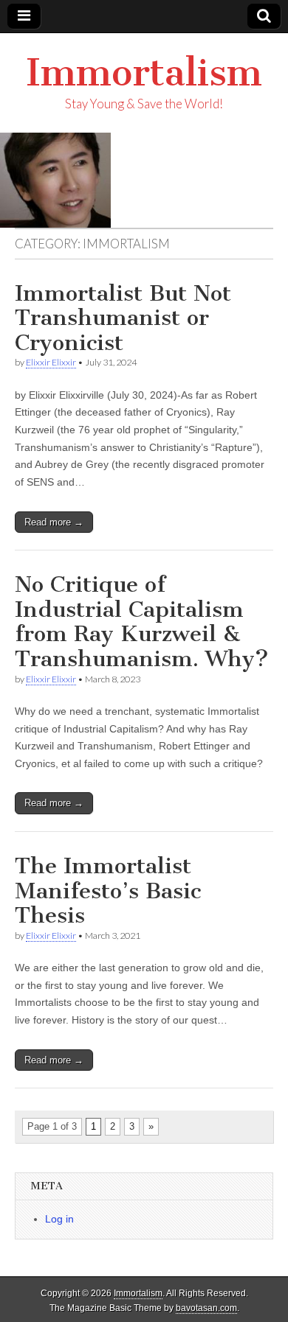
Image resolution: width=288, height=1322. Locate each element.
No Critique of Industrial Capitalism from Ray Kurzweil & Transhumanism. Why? (142, 621)
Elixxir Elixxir (51, 362)
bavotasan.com (206, 1308)
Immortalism (144, 72)
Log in (59, 1219)
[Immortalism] (144, 180)
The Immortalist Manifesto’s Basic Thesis (108, 890)
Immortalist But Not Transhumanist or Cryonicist (123, 318)
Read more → (53, 522)
